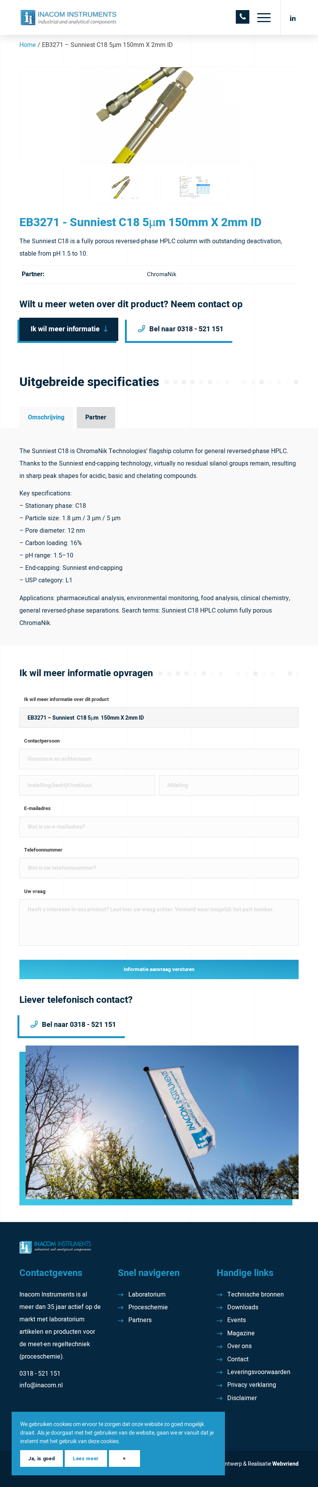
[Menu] (260, 17)
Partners (140, 1320)
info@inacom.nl (41, 1385)
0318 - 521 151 (39, 1373)
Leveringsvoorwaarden (258, 1372)
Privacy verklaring (251, 1385)
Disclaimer (242, 1398)
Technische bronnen (255, 1294)
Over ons (239, 1346)
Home (27, 45)
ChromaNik (161, 274)
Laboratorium (147, 1294)
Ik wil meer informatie (65, 329)
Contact (238, 1359)
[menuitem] (260, 17)
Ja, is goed (41, 1458)
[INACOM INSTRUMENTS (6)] (69, 17)
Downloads (242, 1307)
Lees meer (86, 1458)
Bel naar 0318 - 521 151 (186, 329)
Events (236, 1320)
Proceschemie (148, 1307)
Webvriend (285, 1464)
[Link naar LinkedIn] (293, 17)
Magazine (241, 1333)
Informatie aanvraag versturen (159, 969)
